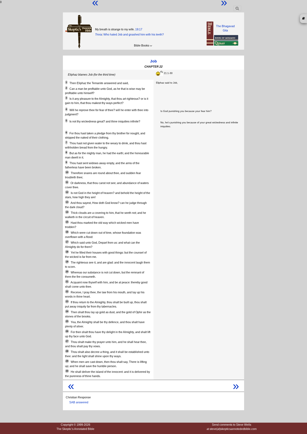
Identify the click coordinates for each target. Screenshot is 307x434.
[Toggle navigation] (237, 8)
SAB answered (78, 402)
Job (153, 61)
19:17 (138, 29)
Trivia (98, 34)
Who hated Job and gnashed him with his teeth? (133, 34)
